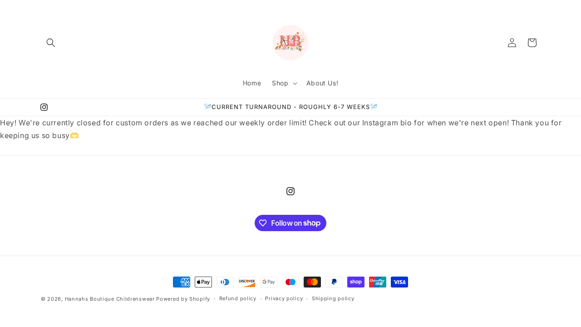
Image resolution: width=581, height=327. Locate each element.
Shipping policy (333, 298)
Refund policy (237, 298)
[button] (51, 43)
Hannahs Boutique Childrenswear (110, 299)
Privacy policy (284, 298)
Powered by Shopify (183, 299)
